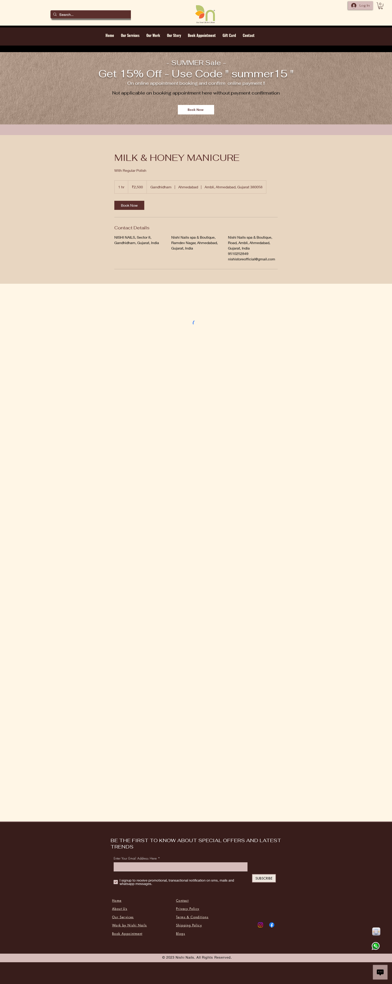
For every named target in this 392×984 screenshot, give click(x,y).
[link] (129, 205)
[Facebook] (271, 924)
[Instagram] (260, 924)
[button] (381, 5)
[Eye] (376, 931)
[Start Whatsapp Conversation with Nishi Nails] (375, 946)
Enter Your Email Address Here (135, 858)
